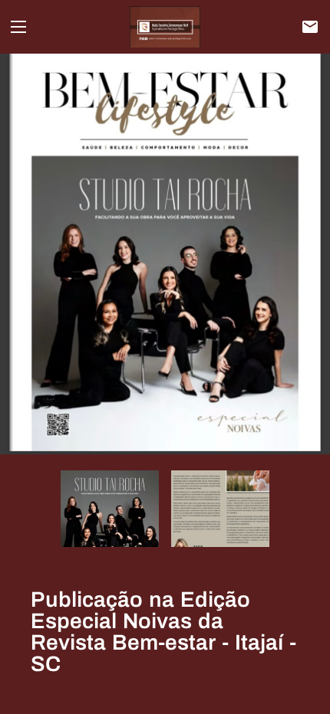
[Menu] (18, 27)
